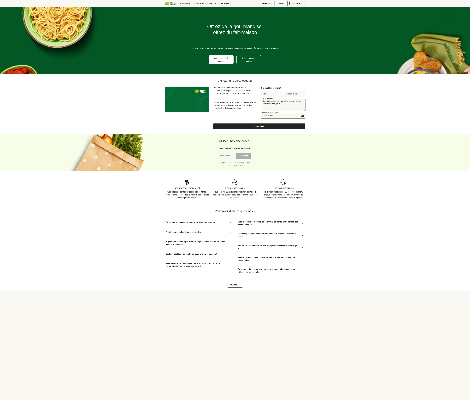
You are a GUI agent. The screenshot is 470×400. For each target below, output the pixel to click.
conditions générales (235, 165)
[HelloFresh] (170, 3)
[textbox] (283, 105)
